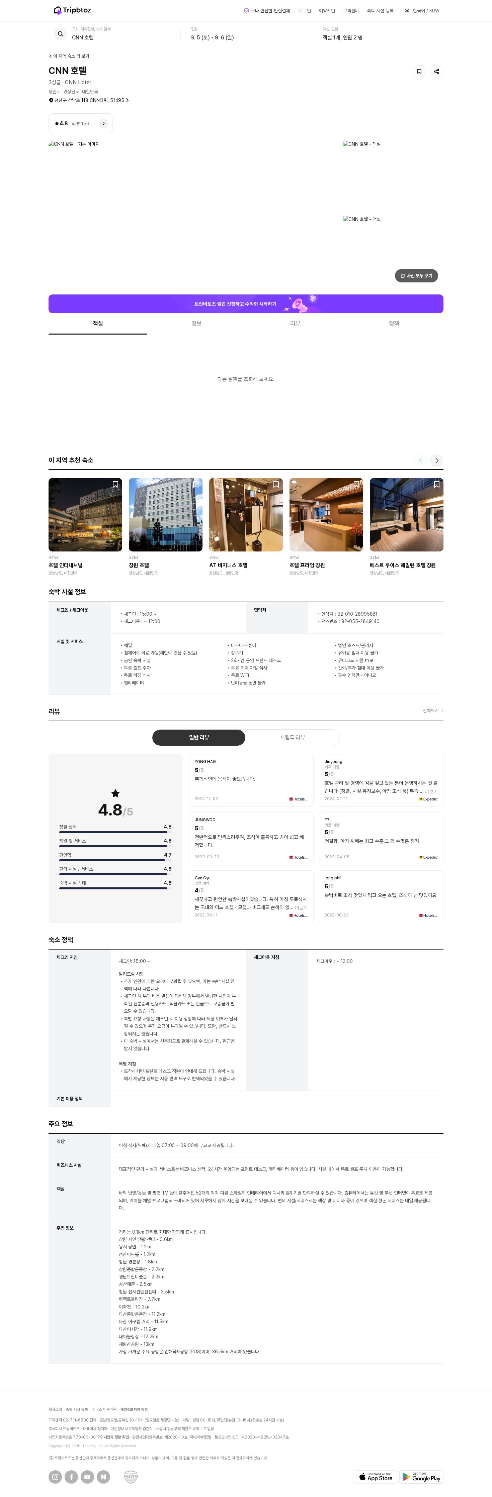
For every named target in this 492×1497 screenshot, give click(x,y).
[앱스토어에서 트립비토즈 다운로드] (376, 1477)
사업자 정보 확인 (116, 1437)
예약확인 (327, 10)
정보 (196, 323)
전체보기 (431, 710)
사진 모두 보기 (420, 275)
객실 (98, 323)
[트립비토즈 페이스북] (71, 1477)
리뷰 (295, 323)
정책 (394, 323)
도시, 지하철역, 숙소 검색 (91, 29)
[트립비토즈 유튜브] (87, 1477)
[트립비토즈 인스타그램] (55, 1477)
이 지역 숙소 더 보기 (71, 56)
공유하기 (436, 71)
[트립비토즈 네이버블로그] (103, 1477)
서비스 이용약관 (104, 1409)
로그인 (305, 10)
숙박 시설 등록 (380, 10)
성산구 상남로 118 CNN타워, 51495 (89, 100)
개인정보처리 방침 (134, 1409)
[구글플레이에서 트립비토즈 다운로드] (421, 1477)
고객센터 (351, 10)
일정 (194, 29)
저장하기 (419, 71)
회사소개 (55, 1409)
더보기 (431, 792)
